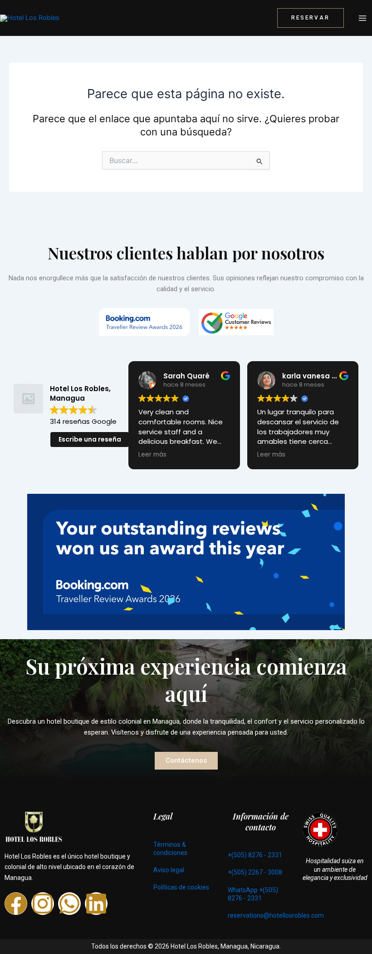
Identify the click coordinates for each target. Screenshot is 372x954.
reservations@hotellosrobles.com (276, 915)
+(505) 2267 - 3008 (255, 872)
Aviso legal (168, 870)
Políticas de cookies (181, 887)
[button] (310, 18)
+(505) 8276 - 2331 (255, 855)
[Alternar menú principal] (362, 18)
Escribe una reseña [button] (90, 439)
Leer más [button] (151, 455)
